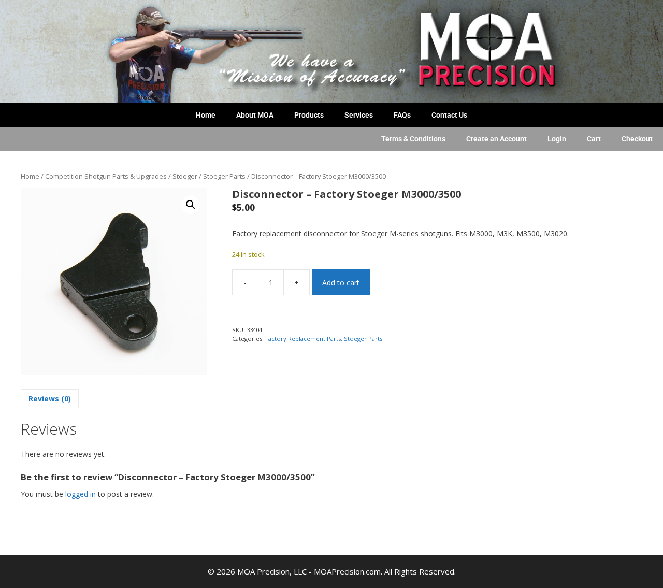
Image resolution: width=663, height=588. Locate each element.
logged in (80, 494)
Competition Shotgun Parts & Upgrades (106, 176)
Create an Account (496, 139)
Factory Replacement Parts (303, 338)
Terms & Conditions (413, 139)
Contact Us (449, 115)
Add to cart (340, 283)
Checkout (637, 139)
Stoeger (184, 176)
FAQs (402, 115)
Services (358, 115)
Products (309, 115)
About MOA (254, 115)
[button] (190, 204)
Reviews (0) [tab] (49, 399)
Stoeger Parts (224, 176)
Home (205, 115)
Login (556, 139)
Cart (594, 139)
